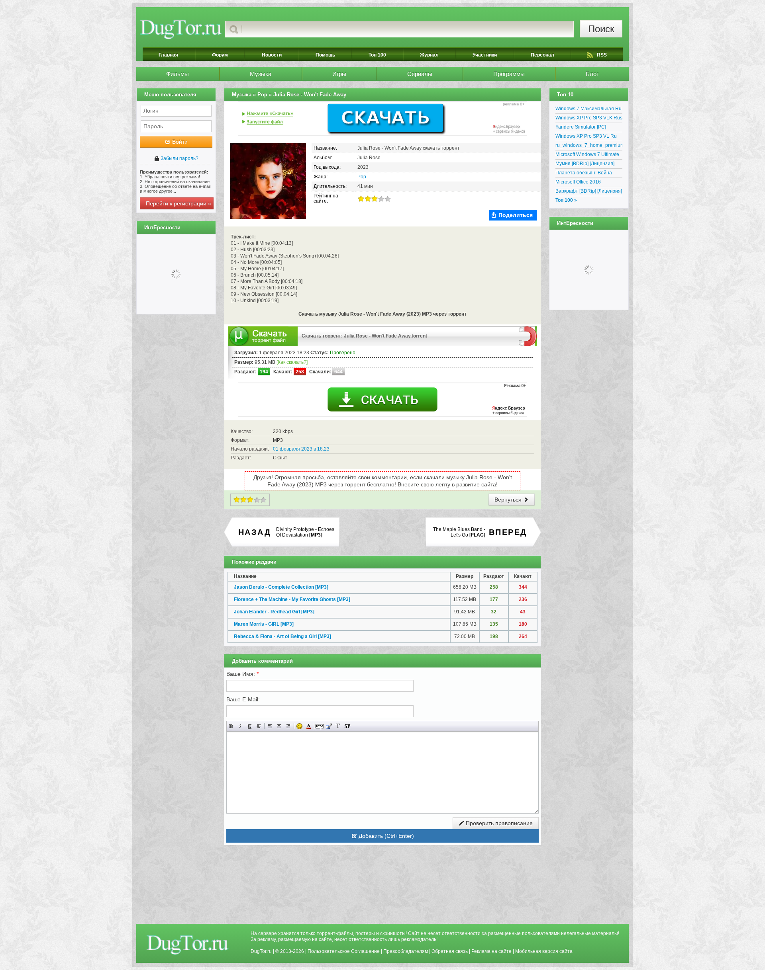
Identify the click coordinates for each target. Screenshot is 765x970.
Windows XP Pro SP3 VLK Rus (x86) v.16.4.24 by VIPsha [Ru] (588, 119)
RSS (602, 55)
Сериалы (419, 73)
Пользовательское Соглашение (344, 951)
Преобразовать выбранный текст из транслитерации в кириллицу (338, 726)
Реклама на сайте (491, 951)
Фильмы (177, 73)
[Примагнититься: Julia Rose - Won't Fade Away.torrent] (528, 336)
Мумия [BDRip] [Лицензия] (584, 163)
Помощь (325, 55)
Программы (509, 73)
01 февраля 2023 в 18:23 (301, 449)
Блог (592, 73)
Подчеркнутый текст (249, 726)
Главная (168, 55)
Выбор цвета (308, 726)
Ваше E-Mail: (243, 699)
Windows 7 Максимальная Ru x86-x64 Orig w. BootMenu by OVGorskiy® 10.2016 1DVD (588, 110)
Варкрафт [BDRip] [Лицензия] (588, 191)
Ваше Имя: (242, 674)
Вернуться (508, 499)
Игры (339, 73)
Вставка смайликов (299, 726)
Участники (485, 55)
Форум (220, 55)
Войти (179, 142)
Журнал (429, 55)
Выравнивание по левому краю (270, 726)
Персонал (542, 55)
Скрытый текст (319, 726)
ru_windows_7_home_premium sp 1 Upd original (588, 146)
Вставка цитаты (328, 726)
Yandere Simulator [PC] (580, 127)
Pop (361, 177)
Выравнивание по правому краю (288, 726)
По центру (279, 726)
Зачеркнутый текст (258, 726)
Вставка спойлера (347, 726)
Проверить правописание (498, 823)
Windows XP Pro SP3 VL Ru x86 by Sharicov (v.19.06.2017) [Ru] (588, 137)
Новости (272, 55)
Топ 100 (377, 55)
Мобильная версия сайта (544, 951)
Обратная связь (450, 951)
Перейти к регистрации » (178, 203)
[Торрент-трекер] (180, 29)
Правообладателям (405, 951)
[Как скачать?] (292, 362)
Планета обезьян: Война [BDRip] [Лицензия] (583, 174)
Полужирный (231, 726)
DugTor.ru (261, 951)
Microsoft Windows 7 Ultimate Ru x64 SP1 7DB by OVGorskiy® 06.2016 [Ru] (587, 156)
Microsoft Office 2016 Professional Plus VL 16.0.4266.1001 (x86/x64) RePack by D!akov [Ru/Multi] (586, 183)
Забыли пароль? (178, 158)
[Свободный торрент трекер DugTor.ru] (187, 944)
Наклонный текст (240, 726)
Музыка (260, 73)
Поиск (601, 28)
